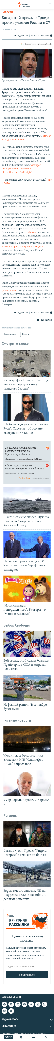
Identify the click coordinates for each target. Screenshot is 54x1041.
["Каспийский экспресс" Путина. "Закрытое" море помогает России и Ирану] (27, 500)
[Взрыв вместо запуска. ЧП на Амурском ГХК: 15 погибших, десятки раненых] (27, 874)
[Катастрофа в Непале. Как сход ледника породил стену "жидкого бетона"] (27, 363)
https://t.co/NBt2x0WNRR (16, 169)
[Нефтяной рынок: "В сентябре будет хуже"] (27, 688)
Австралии (26, 246)
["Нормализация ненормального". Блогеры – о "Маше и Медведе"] (27, 589)
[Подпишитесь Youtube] (24, 1004)
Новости (7, 12)
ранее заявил (9, 290)
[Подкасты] (4, 1011)
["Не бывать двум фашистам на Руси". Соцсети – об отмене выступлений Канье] (27, 407)
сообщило (31, 232)
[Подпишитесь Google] (4, 1004)
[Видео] (33, 1037)
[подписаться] (11, 1011)
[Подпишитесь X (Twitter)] (18, 1004)
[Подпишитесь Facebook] (11, 1004)
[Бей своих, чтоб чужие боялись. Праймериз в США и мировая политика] (27, 644)
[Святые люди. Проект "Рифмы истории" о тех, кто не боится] (27, 834)
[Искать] (46, 1037)
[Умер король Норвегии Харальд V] (27, 783)
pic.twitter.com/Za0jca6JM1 (17, 172)
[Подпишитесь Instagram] (37, 1004)
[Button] (21, 36)
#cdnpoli (36, 165)
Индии (39, 246)
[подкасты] (21, 1037)
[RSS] (44, 1004)
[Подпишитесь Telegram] (31, 1004)
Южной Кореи (10, 246)
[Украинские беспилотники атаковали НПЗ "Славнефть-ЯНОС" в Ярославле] (27, 739)
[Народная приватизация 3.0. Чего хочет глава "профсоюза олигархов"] (27, 544)
